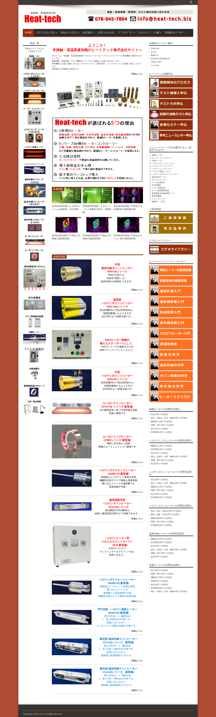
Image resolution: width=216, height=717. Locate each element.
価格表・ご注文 (158, 201)
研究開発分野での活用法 (161, 432)
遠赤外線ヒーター (159, 177)
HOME (28, 32)
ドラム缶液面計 (158, 182)
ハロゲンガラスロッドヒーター (165, 174)
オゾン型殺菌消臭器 (160, 190)
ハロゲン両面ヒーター (161, 171)
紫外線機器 (156, 196)
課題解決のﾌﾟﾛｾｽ (173, 32)
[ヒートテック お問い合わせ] (139, 22)
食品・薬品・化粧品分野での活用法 (166, 511)
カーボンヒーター (159, 180)
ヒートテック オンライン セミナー (167, 261)
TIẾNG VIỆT (156, 62)
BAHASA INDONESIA (160, 59)
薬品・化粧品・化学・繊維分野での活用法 (169, 418)
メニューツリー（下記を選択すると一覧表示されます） (170, 148)
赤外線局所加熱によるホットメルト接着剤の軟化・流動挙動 (97, 209)
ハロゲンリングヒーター (162, 169)
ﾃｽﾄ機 (156, 32)
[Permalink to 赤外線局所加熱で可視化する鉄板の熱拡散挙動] (97, 232)
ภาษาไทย (155, 65)
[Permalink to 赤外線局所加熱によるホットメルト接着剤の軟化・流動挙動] (97, 202)
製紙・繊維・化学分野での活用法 (165, 514)
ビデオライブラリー (159, 240)
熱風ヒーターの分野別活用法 (164, 409)
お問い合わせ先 (106, 32)
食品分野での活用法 (159, 414)
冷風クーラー (157, 160)
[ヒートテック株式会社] (43, 21)
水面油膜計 (156, 185)
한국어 (154, 52)
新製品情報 (59, 256)
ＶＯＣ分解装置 (158, 188)
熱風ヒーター (157, 155)
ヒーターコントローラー (162, 158)
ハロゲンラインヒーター (162, 166)
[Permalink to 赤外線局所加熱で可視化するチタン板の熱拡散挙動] (128, 232)
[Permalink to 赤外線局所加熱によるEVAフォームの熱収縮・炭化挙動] (66, 202)
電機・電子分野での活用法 (162, 425)
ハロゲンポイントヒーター (163, 163)
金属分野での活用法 (159, 581)
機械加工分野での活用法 (161, 421)
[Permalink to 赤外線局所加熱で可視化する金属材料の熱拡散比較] (128, 202)
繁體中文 (155, 55)
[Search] (191, 2)
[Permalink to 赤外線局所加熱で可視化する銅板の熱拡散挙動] (66, 232)
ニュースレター (158, 199)
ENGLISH (155, 48)
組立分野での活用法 (159, 429)
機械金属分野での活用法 (161, 518)
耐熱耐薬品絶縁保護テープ (163, 193)
